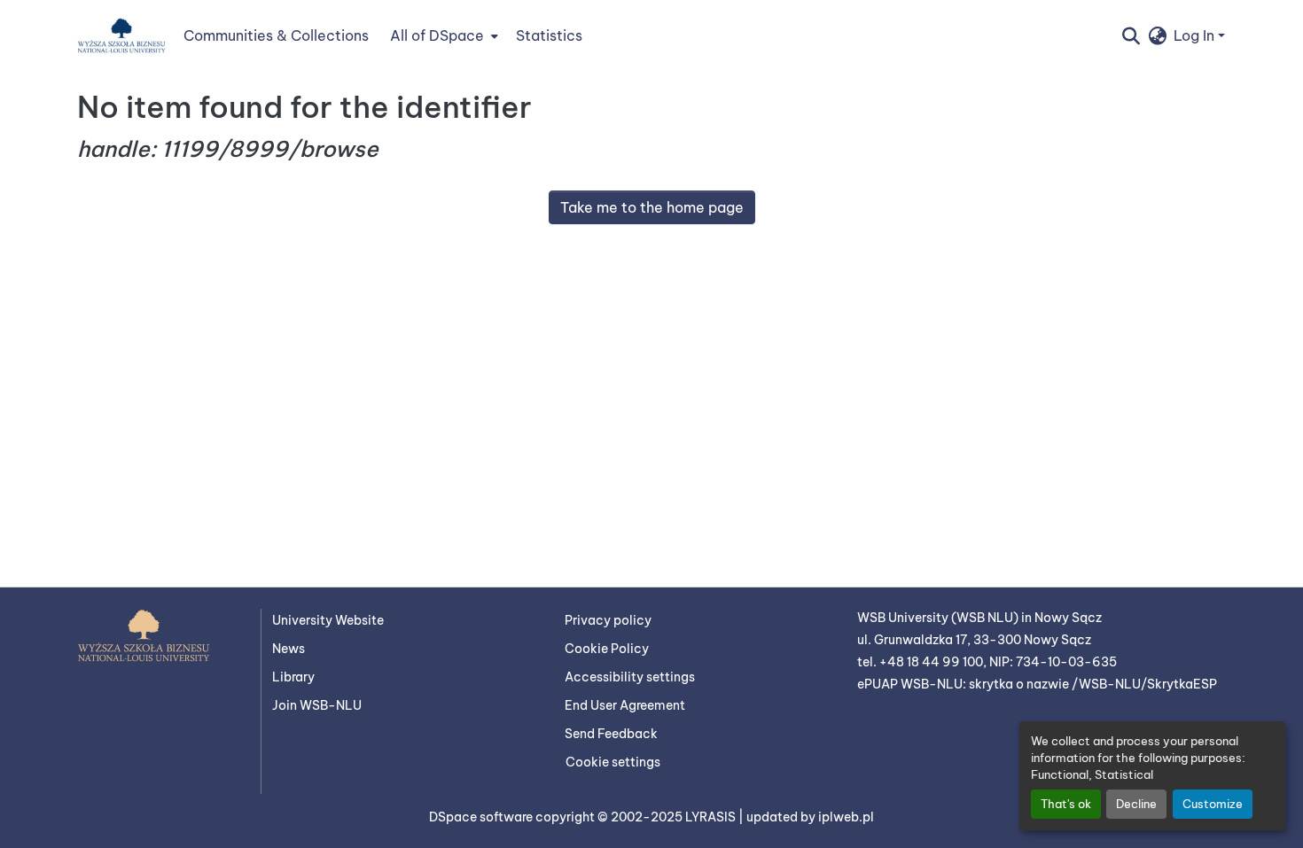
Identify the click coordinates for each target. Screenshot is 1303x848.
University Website (328, 620)
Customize (1212, 804)
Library (293, 677)
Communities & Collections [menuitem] (276, 35)
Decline (1136, 804)
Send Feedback (611, 734)
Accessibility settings (630, 677)
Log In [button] (1196, 35)
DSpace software (482, 817)
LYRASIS (711, 817)
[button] (121, 35)
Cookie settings (613, 762)
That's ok (1066, 804)
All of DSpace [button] (437, 35)
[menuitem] (442, 35)
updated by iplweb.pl (810, 817)
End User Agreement (625, 705)
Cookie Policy (607, 649)
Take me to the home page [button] (652, 207)
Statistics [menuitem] (549, 35)
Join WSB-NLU (317, 705)
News (288, 649)
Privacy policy (608, 620)
